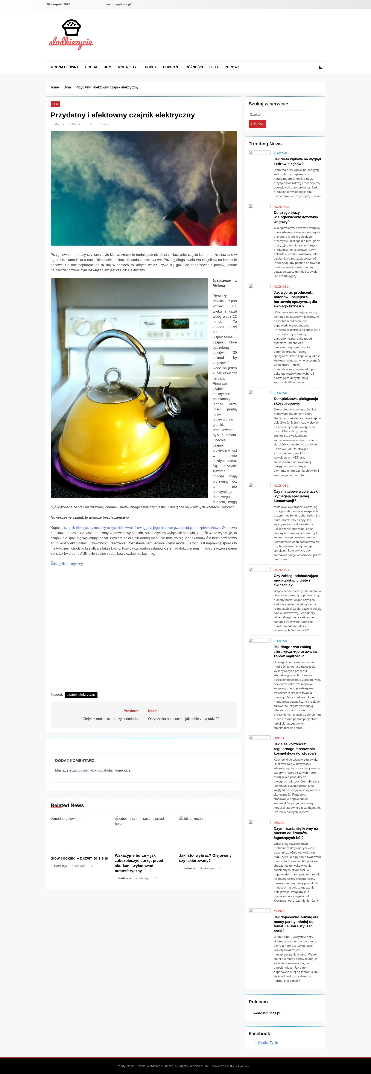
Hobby (151, 67)
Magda (59, 124)
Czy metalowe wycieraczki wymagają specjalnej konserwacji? (296, 496)
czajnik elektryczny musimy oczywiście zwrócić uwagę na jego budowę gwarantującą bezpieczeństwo (142, 528)
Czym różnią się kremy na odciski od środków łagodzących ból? (296, 833)
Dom (107, 67)
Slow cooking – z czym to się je (79, 858)
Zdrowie (232, 67)
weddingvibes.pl (118, 4)
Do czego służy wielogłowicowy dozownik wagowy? (296, 217)
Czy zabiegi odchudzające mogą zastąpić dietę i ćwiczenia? (296, 580)
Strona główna (64, 67)
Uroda (91, 67)
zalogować (80, 770)
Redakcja (60, 865)
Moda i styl (128, 67)
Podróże (171, 67)
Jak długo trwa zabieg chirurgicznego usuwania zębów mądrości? (295, 651)
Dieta (214, 67)
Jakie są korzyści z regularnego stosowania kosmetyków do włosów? (295, 748)
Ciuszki (280, 911)
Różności (194, 67)
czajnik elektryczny (81, 694)
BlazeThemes (239, 1066)
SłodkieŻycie (268, 1043)
